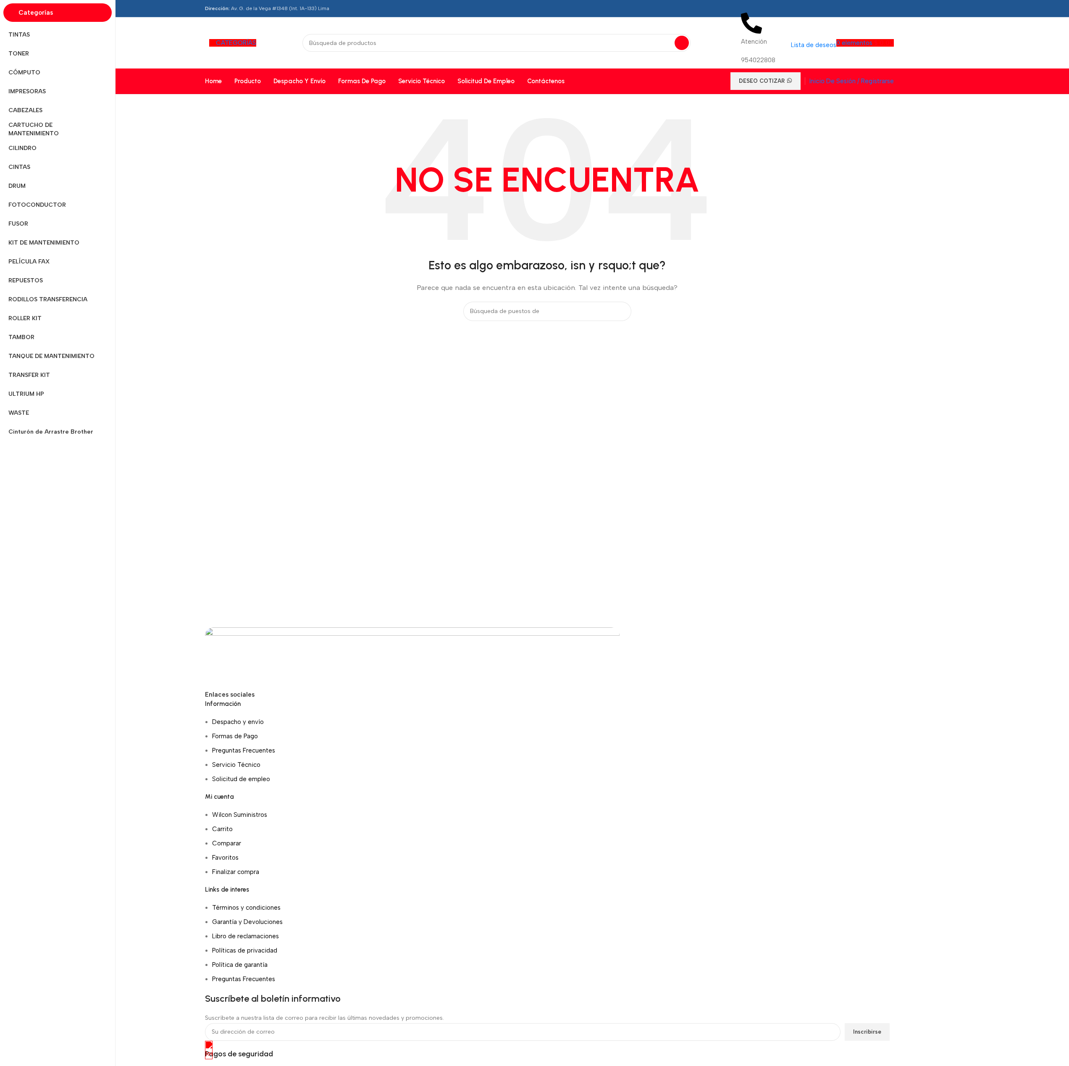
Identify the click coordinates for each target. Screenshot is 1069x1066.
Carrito (222, 829)
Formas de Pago (235, 736)
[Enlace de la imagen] (412, 657)
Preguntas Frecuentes (243, 750)
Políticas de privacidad (244, 950)
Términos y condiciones (246, 907)
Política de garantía (240, 965)
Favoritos (225, 857)
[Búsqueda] (682, 43)
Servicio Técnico (236, 765)
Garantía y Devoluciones (247, 922)
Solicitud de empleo (241, 779)
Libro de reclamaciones (245, 936)
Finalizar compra (235, 872)
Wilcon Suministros (239, 815)
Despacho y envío (238, 722)
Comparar (226, 843)
